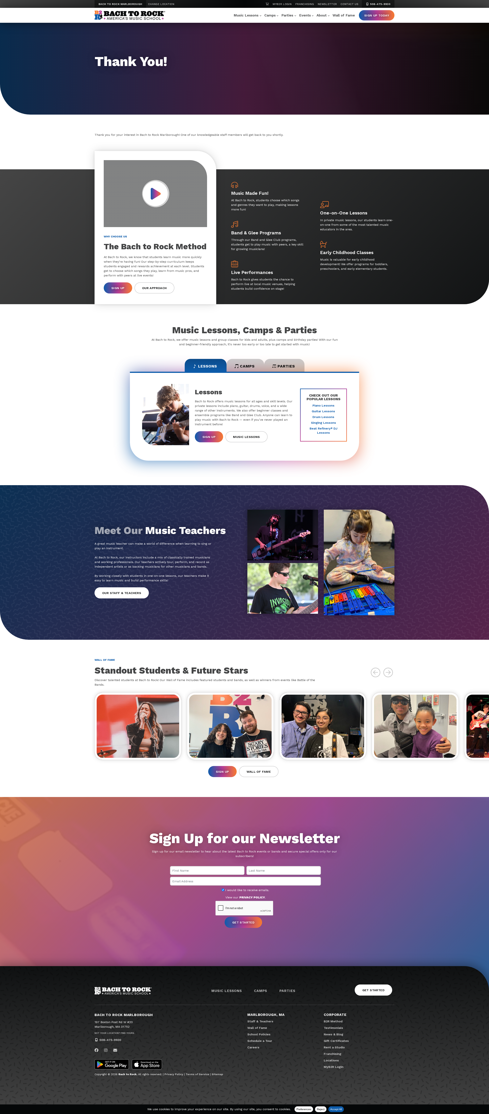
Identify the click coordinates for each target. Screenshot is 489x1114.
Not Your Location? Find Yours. (115, 1033)
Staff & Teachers (260, 1021)
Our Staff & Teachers (121, 593)
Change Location (161, 4)
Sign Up (118, 288)
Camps (270, 15)
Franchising (304, 4)
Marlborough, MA (266, 1015)
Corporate (335, 1015)
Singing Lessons (323, 423)
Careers (253, 1047)
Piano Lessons (323, 405)
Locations (331, 1060)
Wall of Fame (344, 15)
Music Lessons (246, 15)
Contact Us (349, 4)
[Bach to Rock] (130, 15)
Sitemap (217, 1074)
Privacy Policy (173, 1074)
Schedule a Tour (259, 1041)
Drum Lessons (323, 417)
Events (305, 15)
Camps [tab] (247, 366)
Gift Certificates (336, 1041)
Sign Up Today (376, 15)
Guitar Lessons (323, 411)
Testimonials (333, 1028)
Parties (287, 15)
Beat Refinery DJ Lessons (323, 430)
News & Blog (333, 1034)
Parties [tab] (286, 366)
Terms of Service (197, 1074)
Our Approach (154, 288)
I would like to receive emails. (246, 890)
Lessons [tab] (207, 366)
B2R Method (333, 1021)
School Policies (258, 1034)
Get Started (373, 990)
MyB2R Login (282, 4)
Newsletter (327, 4)
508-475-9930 (379, 4)
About (322, 15)
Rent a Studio (334, 1047)
